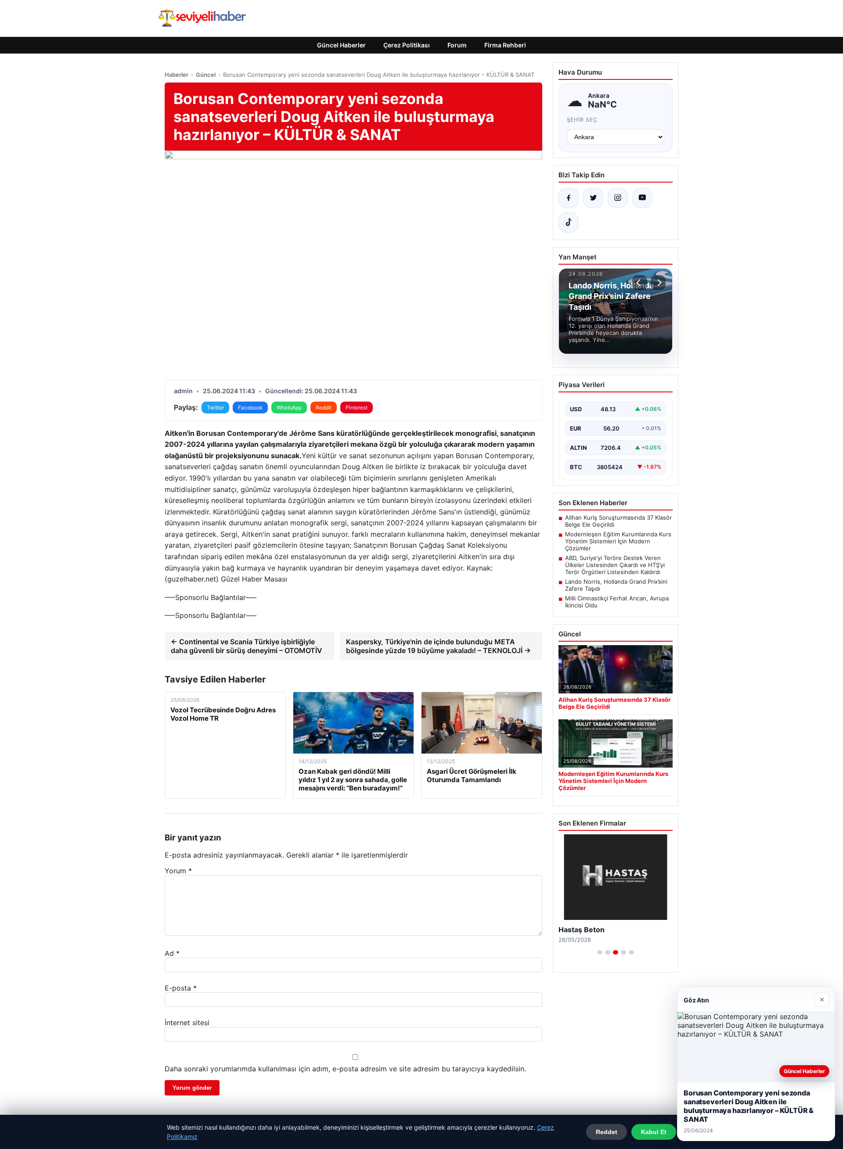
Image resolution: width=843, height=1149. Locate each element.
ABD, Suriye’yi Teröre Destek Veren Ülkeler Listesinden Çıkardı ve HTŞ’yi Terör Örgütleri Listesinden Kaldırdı (615, 564)
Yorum (178, 870)
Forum (457, 45)
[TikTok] (568, 222)
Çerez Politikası (406, 45)
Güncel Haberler (341, 45)
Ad (172, 953)
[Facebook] (568, 198)
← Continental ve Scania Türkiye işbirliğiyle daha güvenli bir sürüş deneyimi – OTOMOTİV (246, 646)
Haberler (176, 74)
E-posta (181, 988)
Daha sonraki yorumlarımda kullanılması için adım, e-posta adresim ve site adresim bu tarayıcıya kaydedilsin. (345, 1068)
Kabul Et (653, 1131)
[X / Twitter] (593, 198)
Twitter (215, 407)
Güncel (206, 74)
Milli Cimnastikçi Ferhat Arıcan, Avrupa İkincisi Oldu (617, 602)
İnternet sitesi (187, 1022)
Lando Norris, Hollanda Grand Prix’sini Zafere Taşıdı (616, 585)
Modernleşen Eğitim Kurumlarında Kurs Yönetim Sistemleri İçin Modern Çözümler (618, 541)
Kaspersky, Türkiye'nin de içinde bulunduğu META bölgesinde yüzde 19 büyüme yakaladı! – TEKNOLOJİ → (438, 646)
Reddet (606, 1131)
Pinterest (356, 407)
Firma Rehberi (505, 45)
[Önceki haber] (639, 282)
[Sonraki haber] (658, 282)
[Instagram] (618, 198)
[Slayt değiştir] (599, 952)
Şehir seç (582, 119)
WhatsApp (289, 407)
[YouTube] (642, 198)
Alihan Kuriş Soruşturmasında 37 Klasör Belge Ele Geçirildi (618, 521)
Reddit (323, 407)
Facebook (250, 407)
